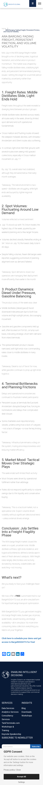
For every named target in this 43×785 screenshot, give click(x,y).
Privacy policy (9, 770)
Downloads (27, 712)
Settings (21, 782)
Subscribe (36, 747)
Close (18, 770)
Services (7, 702)
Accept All (21, 777)
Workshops (27, 715)
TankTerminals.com (11, 723)
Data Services (8, 708)
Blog (24, 708)
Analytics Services (10, 712)
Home (4, 29)
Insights (27, 702)
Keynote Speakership (11, 734)
